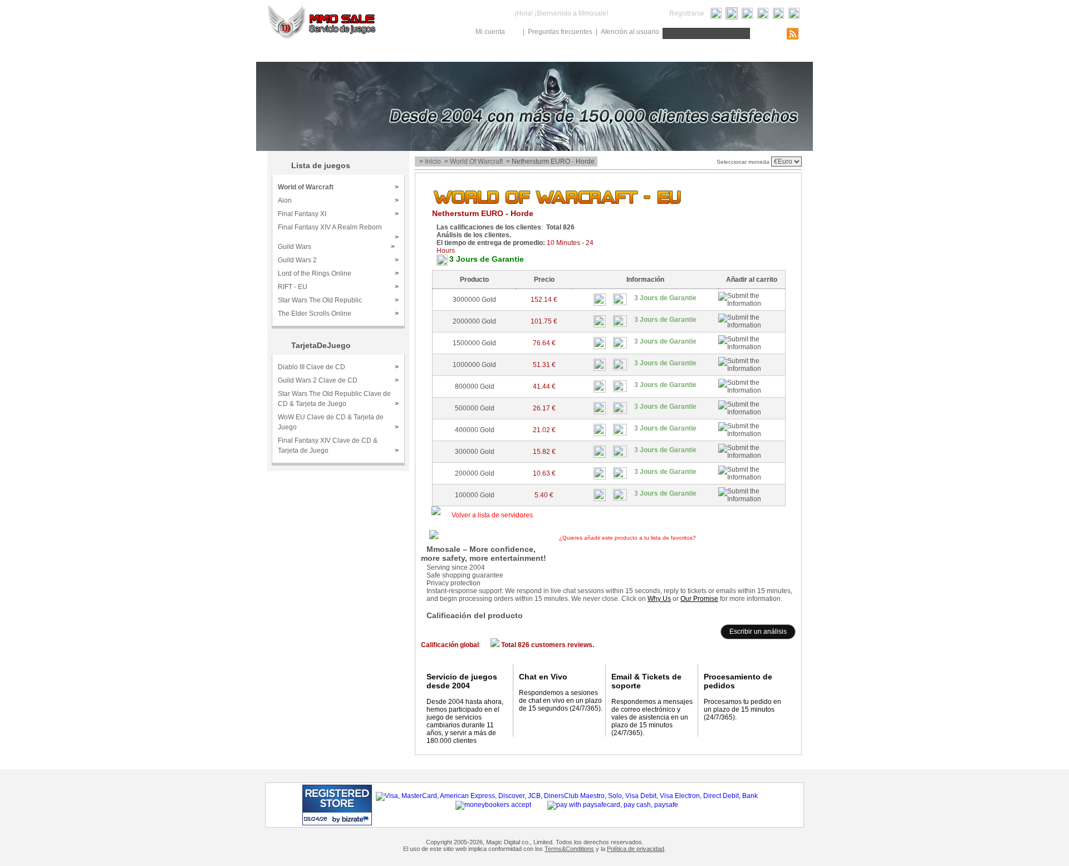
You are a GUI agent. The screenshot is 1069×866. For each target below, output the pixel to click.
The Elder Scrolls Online (338, 313)
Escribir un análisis (758, 631)
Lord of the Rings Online (338, 273)
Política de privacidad (635, 848)
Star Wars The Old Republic (338, 300)
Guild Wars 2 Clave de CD (338, 380)
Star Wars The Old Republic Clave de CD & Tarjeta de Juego (338, 399)
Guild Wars (336, 247)
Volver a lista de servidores (492, 515)
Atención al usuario (630, 32)
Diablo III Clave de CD (338, 367)
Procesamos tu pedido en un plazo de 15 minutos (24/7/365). (742, 709)
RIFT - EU (338, 287)
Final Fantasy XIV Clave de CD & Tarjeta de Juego (338, 445)
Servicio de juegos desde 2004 (461, 681)
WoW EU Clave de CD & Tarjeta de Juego (338, 422)
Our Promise (699, 599)
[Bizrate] (342, 819)
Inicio (433, 161)
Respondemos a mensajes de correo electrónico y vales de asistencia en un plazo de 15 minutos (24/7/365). (652, 717)
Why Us (659, 599)
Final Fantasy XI (338, 214)
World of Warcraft (476, 161)
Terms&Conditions (569, 848)
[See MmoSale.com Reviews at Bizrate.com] (337, 805)
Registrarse (686, 13)
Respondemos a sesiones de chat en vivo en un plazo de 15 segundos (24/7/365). (560, 700)
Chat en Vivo (543, 676)
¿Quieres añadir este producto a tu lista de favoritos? (665, 538)
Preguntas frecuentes (560, 32)
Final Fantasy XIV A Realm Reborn (338, 230)
